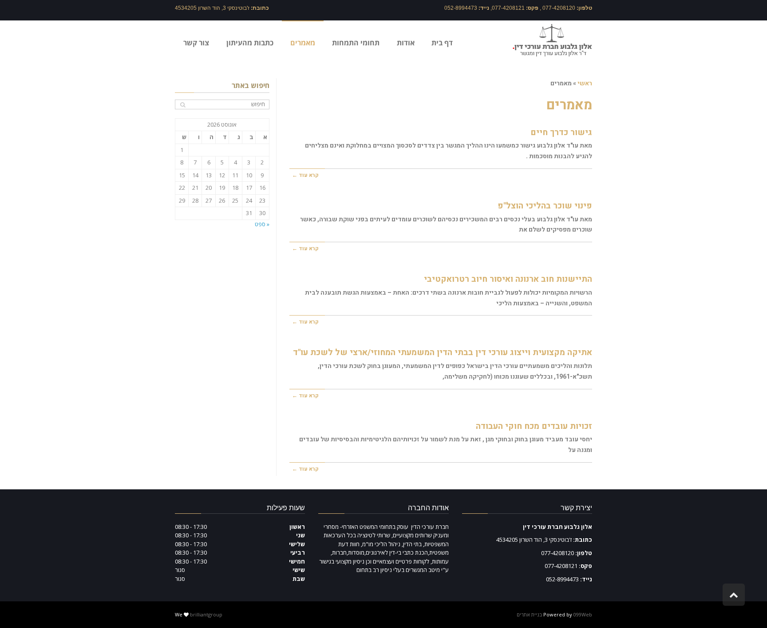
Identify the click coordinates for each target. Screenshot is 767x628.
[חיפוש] (182, 105)
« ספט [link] (262, 224)
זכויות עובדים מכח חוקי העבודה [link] (534, 426)
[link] (552, 39)
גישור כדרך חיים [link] (561, 132)
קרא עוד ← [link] (305, 175)
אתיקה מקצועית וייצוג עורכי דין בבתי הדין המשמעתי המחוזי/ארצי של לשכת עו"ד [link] (442, 352)
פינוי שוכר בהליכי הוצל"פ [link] (545, 206)
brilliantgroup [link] (206, 614)
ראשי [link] (584, 83)
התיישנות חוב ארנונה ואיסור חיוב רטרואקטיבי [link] (508, 279)
